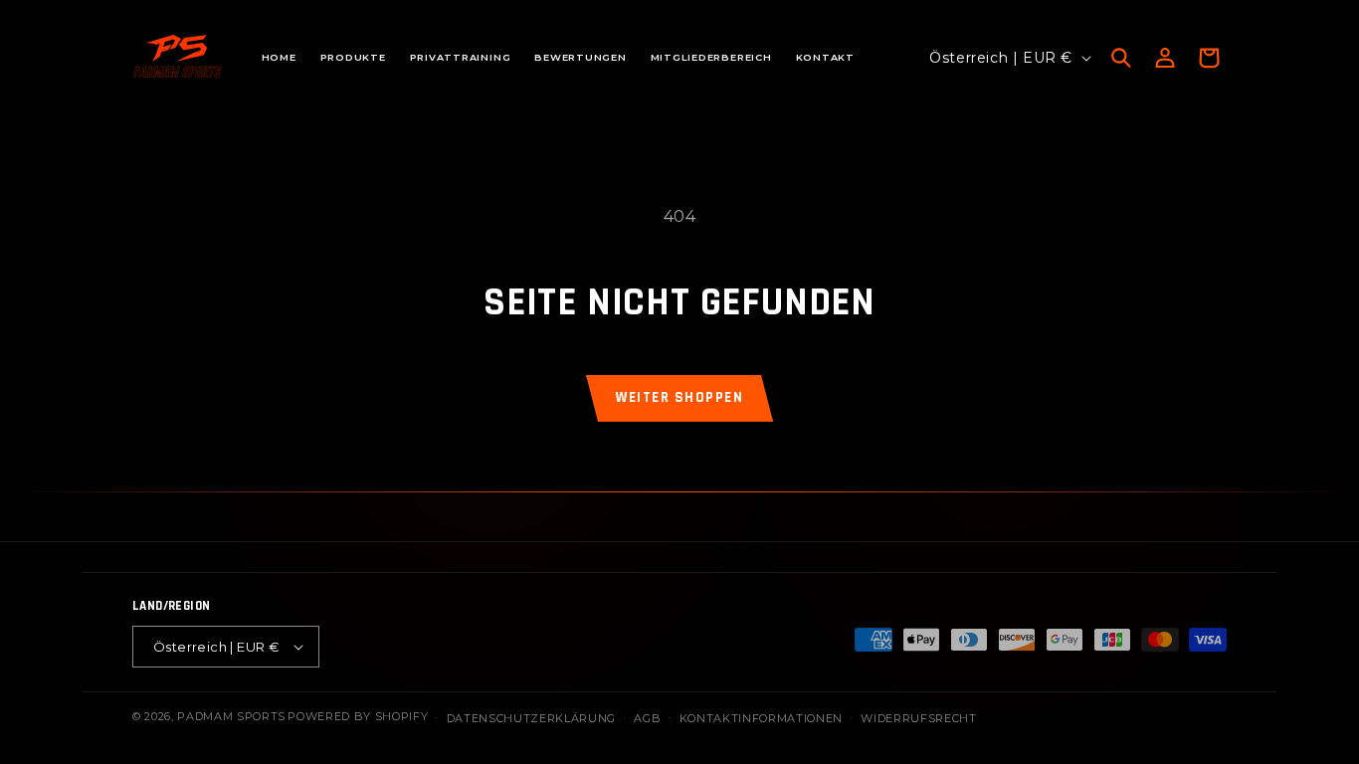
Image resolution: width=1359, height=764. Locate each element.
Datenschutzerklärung (531, 718)
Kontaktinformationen (761, 718)
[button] (1121, 58)
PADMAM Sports (231, 716)
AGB (647, 718)
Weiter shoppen (679, 397)
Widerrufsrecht (918, 718)
